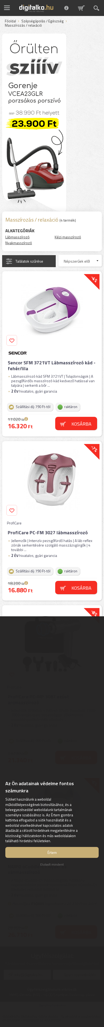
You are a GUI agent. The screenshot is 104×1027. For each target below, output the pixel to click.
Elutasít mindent (52, 864)
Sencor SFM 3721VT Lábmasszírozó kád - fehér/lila (51, 365)
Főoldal (10, 21)
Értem (52, 852)
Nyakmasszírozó (18, 243)
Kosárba (81, 423)
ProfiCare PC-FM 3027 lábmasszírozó (48, 532)
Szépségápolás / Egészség (42, 21)
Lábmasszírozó (17, 237)
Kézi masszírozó (68, 237)
